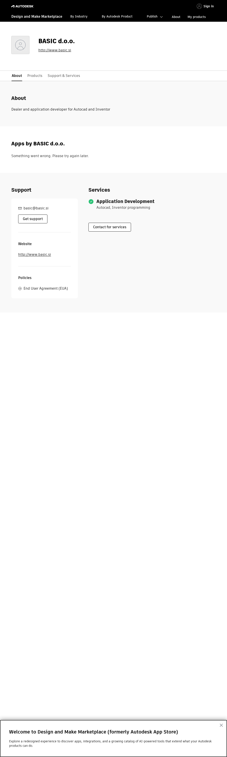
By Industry (79, 16)
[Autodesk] (23, 6)
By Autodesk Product (117, 16)
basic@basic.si (36, 208)
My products (197, 17)
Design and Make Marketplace (36, 16)
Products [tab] (34, 75)
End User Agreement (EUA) (45, 288)
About (176, 17)
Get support (33, 218)
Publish (152, 16)
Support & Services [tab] (64, 75)
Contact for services (109, 227)
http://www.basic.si (54, 50)
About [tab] (17, 75)
